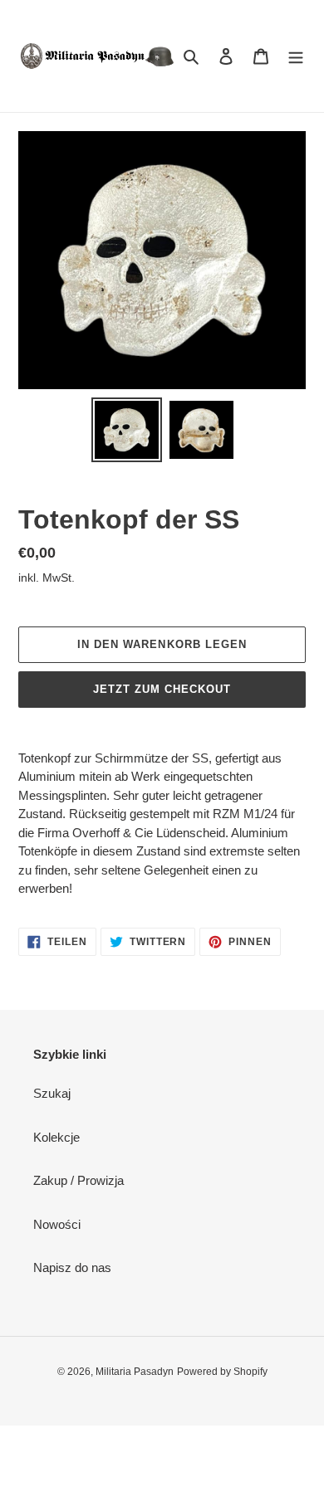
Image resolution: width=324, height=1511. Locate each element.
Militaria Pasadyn (135, 1371)
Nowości (57, 1224)
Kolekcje (56, 1137)
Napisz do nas (72, 1267)
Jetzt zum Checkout (162, 689)
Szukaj (52, 1093)
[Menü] (295, 56)
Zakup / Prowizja (78, 1180)
